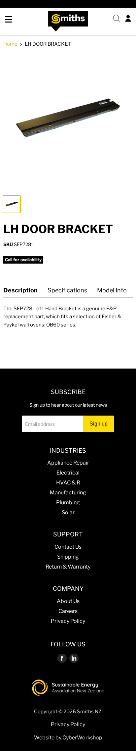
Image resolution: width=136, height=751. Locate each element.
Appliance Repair (68, 463)
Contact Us (68, 547)
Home (10, 44)
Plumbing (68, 502)
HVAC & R (68, 482)
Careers (68, 611)
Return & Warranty (68, 567)
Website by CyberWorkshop (68, 737)
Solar (68, 512)
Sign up (98, 423)
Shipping (68, 557)
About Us (68, 601)
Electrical (68, 473)
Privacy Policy (68, 621)
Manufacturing (68, 492)
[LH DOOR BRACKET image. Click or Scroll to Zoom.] (68, 122)
